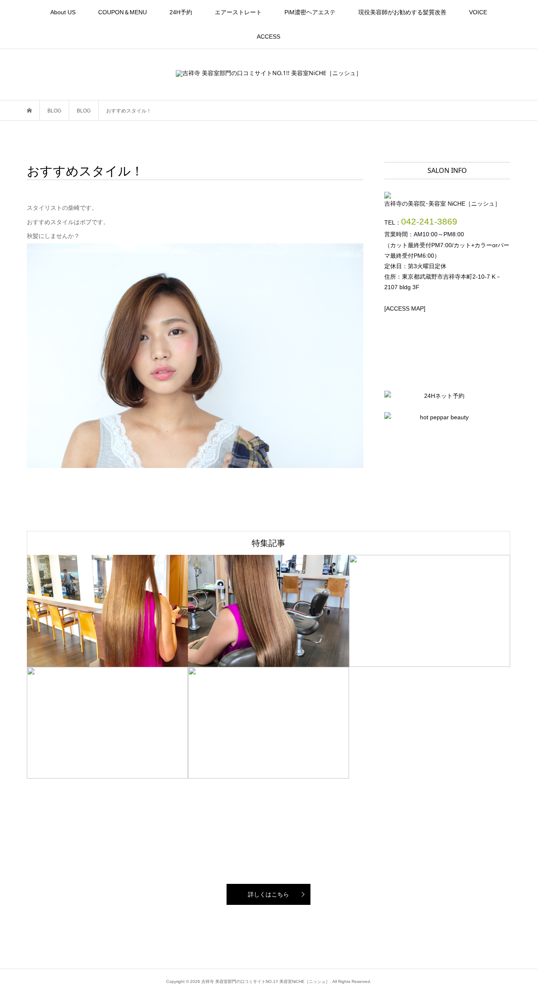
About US (63, 12)
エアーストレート (238, 12)
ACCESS (268, 36)
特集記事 (268, 543)
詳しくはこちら (268, 894)
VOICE (478, 12)
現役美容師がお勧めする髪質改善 (402, 12)
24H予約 (180, 12)
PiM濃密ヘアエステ (310, 12)
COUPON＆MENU (122, 12)
